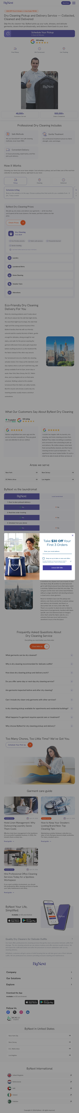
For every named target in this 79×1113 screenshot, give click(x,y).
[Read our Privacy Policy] (71, 561)
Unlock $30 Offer (57, 568)
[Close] (72, 535)
